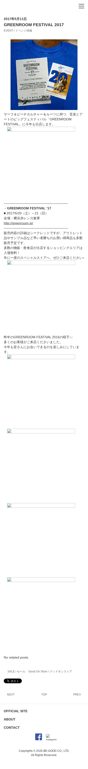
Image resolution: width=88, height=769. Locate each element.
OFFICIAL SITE (15, 711)
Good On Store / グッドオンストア (50, 671)
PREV (77, 694)
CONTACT (12, 727)
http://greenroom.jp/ (18, 223)
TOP (44, 694)
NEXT (11, 694)
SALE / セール (16, 671)
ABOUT (9, 719)
